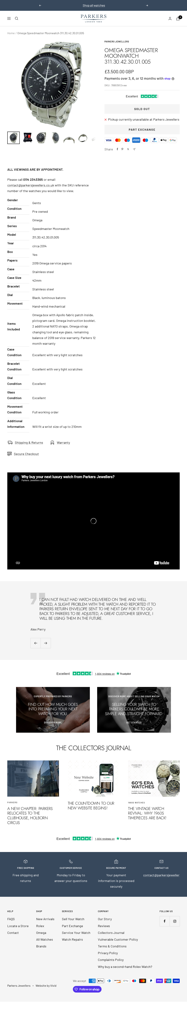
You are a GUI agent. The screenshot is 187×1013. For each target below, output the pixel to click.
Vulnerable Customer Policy (118, 939)
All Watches (44, 939)
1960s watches (136, 802)
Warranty (63, 442)
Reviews (104, 926)
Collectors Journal (111, 933)
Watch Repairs (72, 939)
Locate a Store (18, 926)
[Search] (16, 18)
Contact (13, 933)
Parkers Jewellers (116, 41)
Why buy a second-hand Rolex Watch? (125, 967)
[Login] (170, 18)
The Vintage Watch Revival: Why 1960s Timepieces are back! (147, 813)
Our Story (105, 919)
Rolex (40, 926)
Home (11, 33)
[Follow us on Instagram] (175, 921)
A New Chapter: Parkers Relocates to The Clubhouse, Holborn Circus (30, 815)
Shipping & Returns (29, 442)
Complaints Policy (111, 960)
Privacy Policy (108, 953)
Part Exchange (142, 129)
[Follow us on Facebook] (165, 921)
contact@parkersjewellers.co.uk (30, 185)
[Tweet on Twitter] (128, 149)
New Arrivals (45, 919)
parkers (12, 802)
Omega (41, 933)
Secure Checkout (26, 454)
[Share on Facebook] (117, 149)
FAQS (11, 919)
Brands (41, 946)
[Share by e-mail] (134, 149)
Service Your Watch (76, 933)
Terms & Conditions (112, 946)
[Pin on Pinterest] (122, 149)
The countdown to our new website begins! (91, 805)
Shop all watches (94, 5)
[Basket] (178, 18)
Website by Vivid (46, 985)
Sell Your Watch (73, 919)
